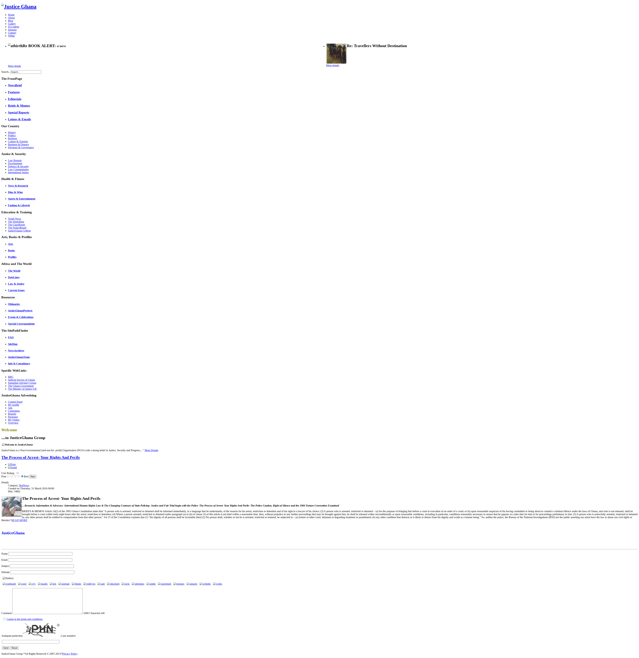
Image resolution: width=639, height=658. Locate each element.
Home (11, 14)
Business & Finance (18, 144)
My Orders (13, 419)
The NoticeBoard (17, 227)
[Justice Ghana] (18, 6)
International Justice (18, 172)
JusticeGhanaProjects (20, 310)
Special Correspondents (21, 323)
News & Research (18, 185)
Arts (10, 244)
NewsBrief (15, 85)
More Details (151, 450)
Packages (13, 416)
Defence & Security (18, 166)
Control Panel (15, 401)
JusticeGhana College (19, 230)
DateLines (13, 277)
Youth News (14, 218)
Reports (12, 413)
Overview (13, 422)
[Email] (12, 467)
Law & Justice (16, 283)
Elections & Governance (21, 147)
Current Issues (16, 290)
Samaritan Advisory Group (22, 382)
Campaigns (14, 410)
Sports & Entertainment (21, 198)
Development (15, 163)
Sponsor (12, 29)
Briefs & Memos (19, 105)
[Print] (12, 464)
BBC (10, 376)
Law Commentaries (18, 169)
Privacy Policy (70, 653)
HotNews (24, 485)
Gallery (12, 23)
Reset (14, 648)
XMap (11, 35)
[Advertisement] (47, 56)
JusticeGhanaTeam (19, 357)
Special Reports (18, 112)
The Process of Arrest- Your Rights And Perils (40, 457)
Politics (12, 135)
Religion (12, 138)
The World (14, 270)
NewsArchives (16, 350)
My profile (13, 404)
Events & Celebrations (20, 317)
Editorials (14, 99)
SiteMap (12, 344)
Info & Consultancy (19, 363)
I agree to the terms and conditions (25, 619)
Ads (10, 407)
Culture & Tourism (18, 141)
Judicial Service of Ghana (21, 379)
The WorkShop (16, 221)
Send (5, 648)
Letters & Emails (19, 119)
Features (14, 92)
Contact (12, 32)
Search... (5, 71)
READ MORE (19, 520)
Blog (10, 20)
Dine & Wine (15, 192)
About (11, 17)
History (12, 132)
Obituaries (14, 304)
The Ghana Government (21, 385)
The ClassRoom (16, 224)
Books (11, 250)
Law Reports (15, 160)
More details (14, 66)
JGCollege (13, 26)
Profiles (12, 257)
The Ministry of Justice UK (22, 388)
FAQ (10, 337)
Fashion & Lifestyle (19, 205)
